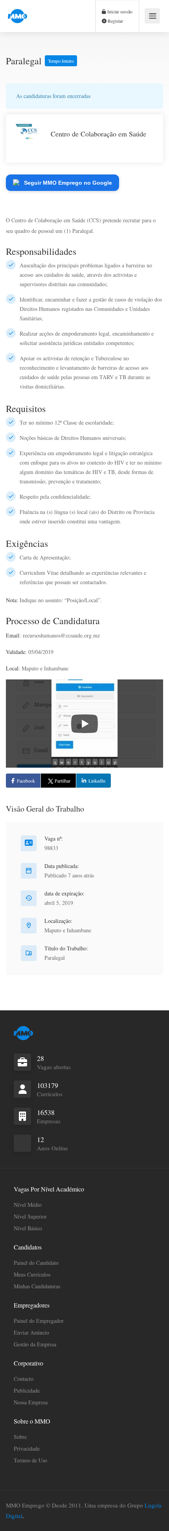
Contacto (23, 1378)
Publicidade (27, 1390)
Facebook (26, 780)
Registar (115, 21)
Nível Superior (30, 1216)
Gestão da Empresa (35, 1344)
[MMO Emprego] (17, 11)
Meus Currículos (32, 1274)
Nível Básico (28, 1228)
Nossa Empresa (31, 1402)
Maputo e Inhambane (67, 930)
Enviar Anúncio (31, 1332)
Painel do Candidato (36, 1262)
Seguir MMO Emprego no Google (68, 183)
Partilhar (62, 780)
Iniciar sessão (119, 11)
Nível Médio (28, 1204)
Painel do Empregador (39, 1320)
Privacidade (27, 1448)
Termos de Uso (30, 1460)
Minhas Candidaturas (37, 1286)
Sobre (20, 1436)
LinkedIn (96, 780)
